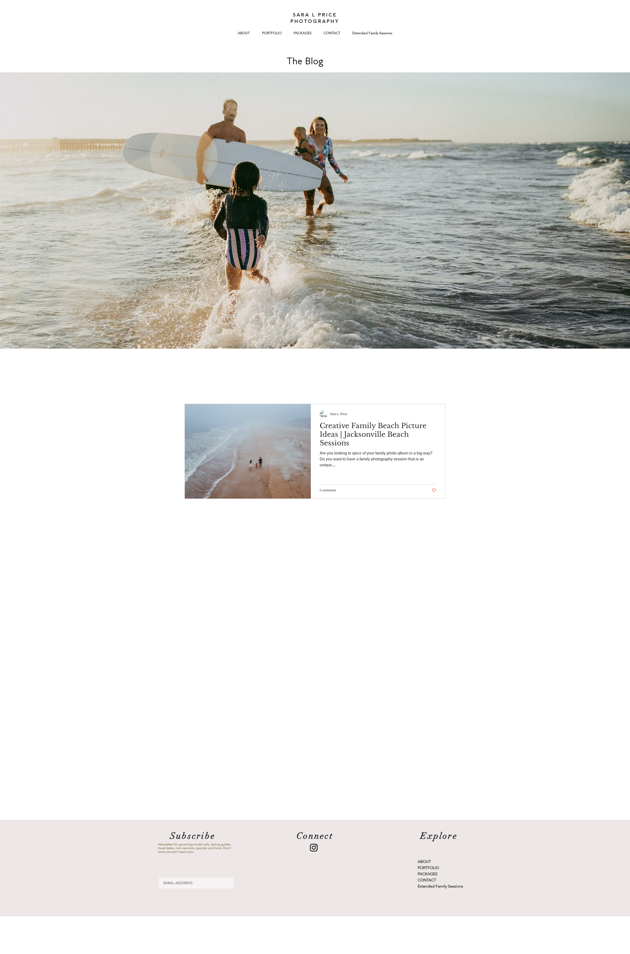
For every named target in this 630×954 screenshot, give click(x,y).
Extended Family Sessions (440, 886)
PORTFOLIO (428, 867)
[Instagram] (314, 847)
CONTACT (427, 880)
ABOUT (424, 861)
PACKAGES (428, 874)
